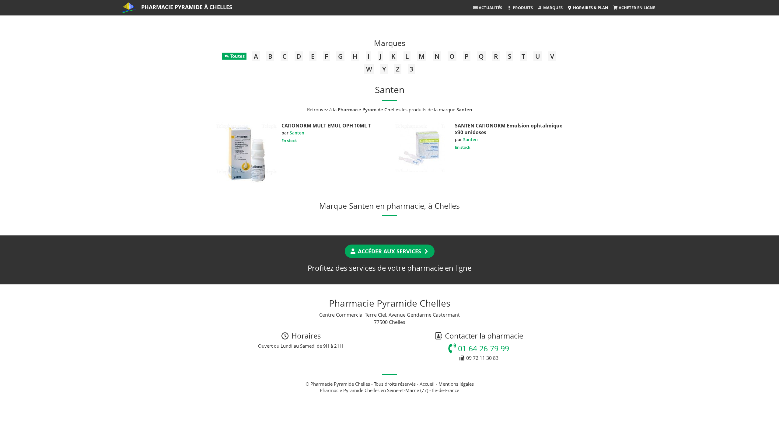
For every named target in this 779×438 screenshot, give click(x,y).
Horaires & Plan (590, 7)
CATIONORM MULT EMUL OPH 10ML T (326, 125)
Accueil (427, 384)
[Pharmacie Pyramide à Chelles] (129, 7)
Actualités (490, 7)
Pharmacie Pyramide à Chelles (186, 7)
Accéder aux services (389, 251)
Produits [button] (522, 7)
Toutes (237, 56)
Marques (552, 7)
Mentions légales (456, 384)
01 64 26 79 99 (482, 348)
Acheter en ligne (636, 7)
